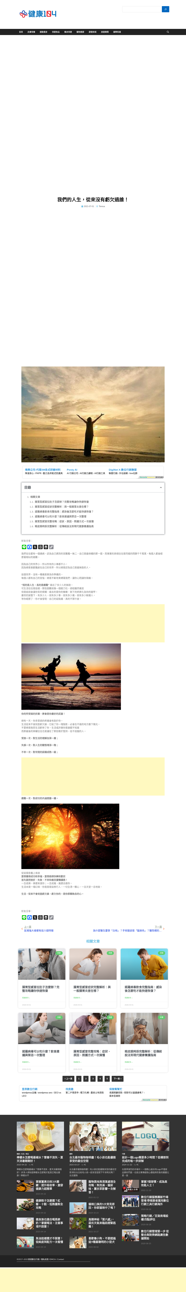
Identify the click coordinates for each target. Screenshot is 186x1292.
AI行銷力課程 (86, 473)
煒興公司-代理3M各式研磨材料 (43, 469)
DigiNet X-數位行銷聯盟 (123, 469)
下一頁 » (117, 1078)
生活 (22, 1154)
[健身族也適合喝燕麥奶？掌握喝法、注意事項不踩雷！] (25, 1219)
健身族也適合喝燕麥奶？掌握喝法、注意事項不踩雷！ (49, 1223)
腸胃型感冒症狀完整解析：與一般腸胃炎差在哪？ (62, 506)
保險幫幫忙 (115, 1089)
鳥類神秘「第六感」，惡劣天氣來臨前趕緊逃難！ (102, 1223)
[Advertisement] (93, 623)
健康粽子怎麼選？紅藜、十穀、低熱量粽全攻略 (49, 1204)
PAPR (38, 473)
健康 (18, 1154)
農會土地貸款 (97, 1093)
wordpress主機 (29, 1093)
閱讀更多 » (26, 998)
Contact (60, 1259)
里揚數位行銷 (33, 1259)
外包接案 (123, 473)
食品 (27, 1154)
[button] (161, 487)
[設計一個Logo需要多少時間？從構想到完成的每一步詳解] (145, 1123)
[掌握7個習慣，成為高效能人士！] (130, 1181)
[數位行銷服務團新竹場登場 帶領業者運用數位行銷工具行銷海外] (130, 1196)
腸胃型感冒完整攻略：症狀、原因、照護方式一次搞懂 (64, 521)
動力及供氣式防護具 (53, 473)
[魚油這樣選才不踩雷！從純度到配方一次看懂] (25, 1238)
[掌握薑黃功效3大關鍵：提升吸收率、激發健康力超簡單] (25, 1181)
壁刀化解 (84, 1093)
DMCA (53, 1259)
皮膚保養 (31, 32)
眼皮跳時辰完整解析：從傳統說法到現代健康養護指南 (64, 526)
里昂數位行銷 (29, 1089)
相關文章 (35, 497)
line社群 (133, 473)
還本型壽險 (114, 1096)
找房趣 (69, 1089)
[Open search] (168, 32)
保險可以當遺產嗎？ (134, 1093)
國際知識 (117, 32)
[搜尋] (165, 9)
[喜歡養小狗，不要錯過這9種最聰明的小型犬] (77, 1238)
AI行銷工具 (99, 473)
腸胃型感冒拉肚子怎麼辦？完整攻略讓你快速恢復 (62, 501)
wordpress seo (45, 1093)
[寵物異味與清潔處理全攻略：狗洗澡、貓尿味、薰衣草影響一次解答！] (77, 1181)
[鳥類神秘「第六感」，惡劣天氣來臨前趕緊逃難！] (77, 1219)
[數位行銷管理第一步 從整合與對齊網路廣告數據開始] (130, 1231)
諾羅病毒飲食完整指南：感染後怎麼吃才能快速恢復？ (64, 511)
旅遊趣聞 (105, 32)
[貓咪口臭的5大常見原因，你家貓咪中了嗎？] (77, 1204)
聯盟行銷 (113, 473)
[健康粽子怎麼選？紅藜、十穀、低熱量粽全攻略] (25, 1200)
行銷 (123, 1154)
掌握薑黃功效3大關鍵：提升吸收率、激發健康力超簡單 (49, 1185)
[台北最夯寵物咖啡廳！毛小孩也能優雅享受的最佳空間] (93, 1123)
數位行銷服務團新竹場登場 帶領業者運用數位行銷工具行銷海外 (155, 1200)
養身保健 (68, 32)
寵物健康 (80, 32)
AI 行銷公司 (72, 473)
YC (32, 1165)
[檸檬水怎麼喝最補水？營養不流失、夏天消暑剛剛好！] (40, 1123)
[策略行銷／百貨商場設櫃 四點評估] (130, 1215)
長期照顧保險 (115, 1093)
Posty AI (72, 469)
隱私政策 (45, 1259)
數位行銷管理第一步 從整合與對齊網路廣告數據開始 (155, 1235)
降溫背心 (29, 473)
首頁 (21, 32)
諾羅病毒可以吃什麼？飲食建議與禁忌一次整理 (60, 516)
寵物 (70, 1154)
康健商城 (92, 32)
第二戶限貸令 (72, 1093)
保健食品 (56, 32)
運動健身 (43, 32)
